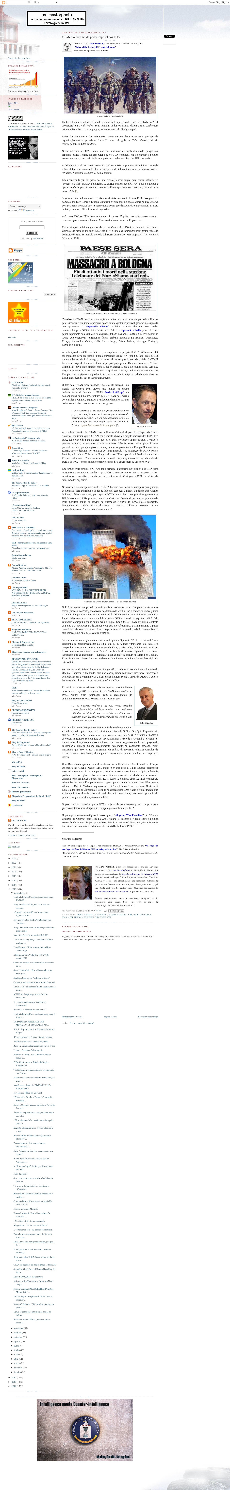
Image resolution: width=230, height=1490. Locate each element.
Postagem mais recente (72, 1016)
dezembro (19, 892)
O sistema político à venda (22, 644)
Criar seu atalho (14, 109)
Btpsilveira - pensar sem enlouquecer (29, 651)
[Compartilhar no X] (116, 911)
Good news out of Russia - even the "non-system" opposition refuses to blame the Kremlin (32, 733)
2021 (14, 867)
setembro (18, 1336)
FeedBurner (38, 238)
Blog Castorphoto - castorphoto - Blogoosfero (27, 777)
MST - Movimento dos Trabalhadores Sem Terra (32, 544)
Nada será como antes (20, 712)
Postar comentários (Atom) (82, 1022)
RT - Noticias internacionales (25, 394)
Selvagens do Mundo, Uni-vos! (27, 1092)
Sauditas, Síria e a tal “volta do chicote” (31, 977)
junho (17, 1350)
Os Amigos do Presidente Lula (26, 437)
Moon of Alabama (20, 460)
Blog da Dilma (18, 766)
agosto (17, 1341)
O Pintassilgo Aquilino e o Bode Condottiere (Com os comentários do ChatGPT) (29, 452)
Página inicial (110, 1016)
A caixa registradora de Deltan (24, 580)
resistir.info (17, 805)
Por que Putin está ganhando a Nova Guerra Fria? (31, 745)
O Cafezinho (17, 382)
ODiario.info (18, 517)
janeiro (17, 1371)
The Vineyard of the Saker (24, 482)
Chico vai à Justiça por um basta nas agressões (30, 622)
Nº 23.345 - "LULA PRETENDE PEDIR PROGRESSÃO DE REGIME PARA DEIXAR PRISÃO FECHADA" (31, 593)
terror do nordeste (20, 787)
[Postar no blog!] (112, 911)
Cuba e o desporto (19, 520)
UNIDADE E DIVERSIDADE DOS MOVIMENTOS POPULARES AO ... (31, 1023)
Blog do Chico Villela (22, 700)
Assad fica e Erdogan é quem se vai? (29, 1009)
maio (16, 1354)
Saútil (14, 687)
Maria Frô (17, 761)
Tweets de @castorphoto (19, 58)
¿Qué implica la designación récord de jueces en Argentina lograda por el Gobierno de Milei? (31, 429)
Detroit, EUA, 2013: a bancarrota (28, 1276)
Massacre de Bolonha (120, 915)
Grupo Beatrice (19, 565)
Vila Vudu (100, 917)
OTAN (64, 917)
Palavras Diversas (20, 782)
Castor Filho (13, 103)
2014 (14, 884)
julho (17, 1345)
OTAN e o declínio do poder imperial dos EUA (34, 1264)
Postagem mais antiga (148, 1016)
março (17, 1363)
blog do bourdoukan (21, 629)
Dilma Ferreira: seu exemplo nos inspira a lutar (30, 548)
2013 (14, 889)
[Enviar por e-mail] (109, 911)
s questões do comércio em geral (97, 425)
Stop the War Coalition (81, 917)
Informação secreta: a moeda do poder (30, 1041)
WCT (109, 917)
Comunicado (17, 722)
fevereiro (18, 1367)
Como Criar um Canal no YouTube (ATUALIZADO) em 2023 (26, 509)
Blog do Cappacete (20, 742)
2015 (14, 880)
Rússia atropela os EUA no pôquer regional (33, 1036)
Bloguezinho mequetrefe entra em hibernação (30, 605)
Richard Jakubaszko (21, 791)
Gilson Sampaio (19, 602)
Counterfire (100, 915)
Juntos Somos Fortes (21, 555)
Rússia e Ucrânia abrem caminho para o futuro (34, 1045)
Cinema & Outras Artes (23, 642)
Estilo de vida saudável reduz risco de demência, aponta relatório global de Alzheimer (31, 691)
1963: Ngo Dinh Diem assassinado (29, 1220)
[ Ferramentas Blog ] (21, 505)
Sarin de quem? (20, 1173)
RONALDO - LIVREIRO (23, 527)
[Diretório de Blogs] (18, 322)
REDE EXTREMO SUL (23, 719)
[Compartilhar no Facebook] (119, 911)
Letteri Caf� (18, 770)
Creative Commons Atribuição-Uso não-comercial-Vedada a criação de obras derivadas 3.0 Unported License (31, 126)
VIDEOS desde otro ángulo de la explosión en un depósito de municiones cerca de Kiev (31, 399)
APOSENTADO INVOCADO (25, 658)
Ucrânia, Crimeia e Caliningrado (28, 1050)
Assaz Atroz (17, 447)
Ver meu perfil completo (21, 835)
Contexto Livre (19, 577)
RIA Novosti (17, 425)
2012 (14, 1377)
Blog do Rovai (18, 800)
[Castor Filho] (9, 106)
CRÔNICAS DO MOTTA (23, 710)
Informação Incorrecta (23, 612)
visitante (12, 337)
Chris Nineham (84, 915)
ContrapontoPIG (20, 587)
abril (16, 1358)
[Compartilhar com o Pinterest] (122, 911)
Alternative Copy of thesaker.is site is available (30, 485)
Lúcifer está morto (19, 557)
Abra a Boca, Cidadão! (22, 752)
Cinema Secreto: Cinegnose (25, 407)
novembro (19, 1328)
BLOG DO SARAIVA (22, 619)
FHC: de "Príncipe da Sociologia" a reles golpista (31, 754)
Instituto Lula (18, 470)
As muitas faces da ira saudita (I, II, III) (30, 935)
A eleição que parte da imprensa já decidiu (28, 440)
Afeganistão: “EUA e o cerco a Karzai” (30, 1225)
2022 (14, 862)
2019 (14, 875)
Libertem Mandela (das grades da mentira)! (32, 1229)
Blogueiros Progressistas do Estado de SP (31, 796)
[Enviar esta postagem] (105, 911)
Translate (30, 210)
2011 (14, 1381)
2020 (14, 871)
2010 (14, 1386)
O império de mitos (19, 703)
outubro (18, 1332)
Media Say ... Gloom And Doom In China (29, 463)
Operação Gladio (143, 915)
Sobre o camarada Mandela (25, 1208)
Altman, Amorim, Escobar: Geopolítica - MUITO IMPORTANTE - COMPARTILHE (32, 569)
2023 (14, 858)
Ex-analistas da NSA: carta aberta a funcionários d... (29, 1145)
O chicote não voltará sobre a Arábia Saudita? (34, 982)
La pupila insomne (20, 492)
